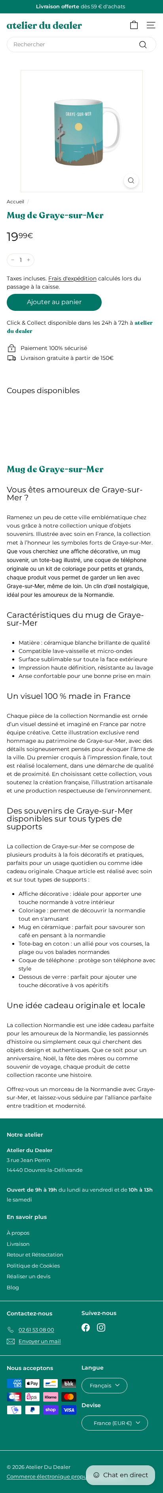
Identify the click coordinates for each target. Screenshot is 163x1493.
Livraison (18, 1244)
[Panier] (134, 25)
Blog (13, 1287)
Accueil (15, 201)
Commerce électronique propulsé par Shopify (66, 1476)
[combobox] (81, 44)
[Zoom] (131, 180)
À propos (18, 1233)
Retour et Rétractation (35, 1254)
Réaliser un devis (28, 1276)
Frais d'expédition (72, 278)
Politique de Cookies (33, 1265)
